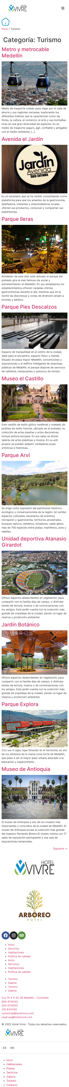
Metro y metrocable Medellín (25, 52)
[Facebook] (6, 935)
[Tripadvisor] (22, 935)
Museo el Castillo (22, 378)
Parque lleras (17, 219)
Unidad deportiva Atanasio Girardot (34, 541)
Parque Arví (16, 455)
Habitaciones (16, 952)
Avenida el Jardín (22, 139)
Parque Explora (20, 704)
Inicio (5, 28)
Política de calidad (19, 956)
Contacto (11, 1085)
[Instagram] (14, 935)
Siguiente (60, 848)
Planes (10, 1068)
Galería (12, 982)
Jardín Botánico (20, 624)
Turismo (13, 979)
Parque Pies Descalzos (29, 307)
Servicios (13, 948)
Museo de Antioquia (26, 769)
